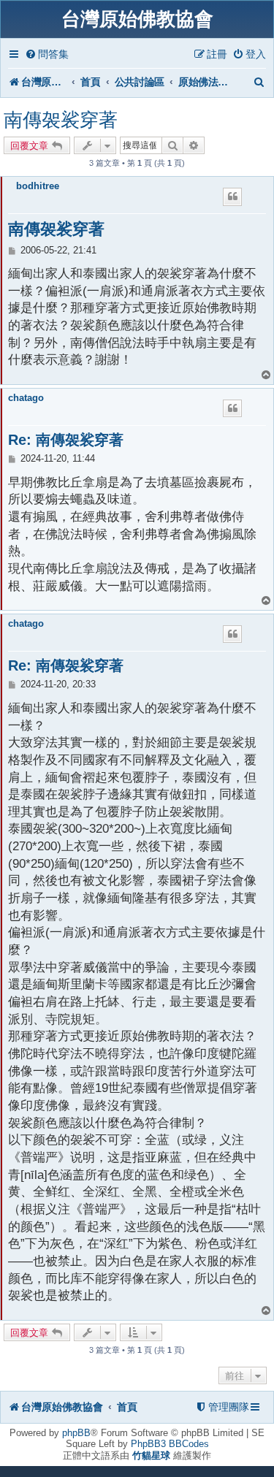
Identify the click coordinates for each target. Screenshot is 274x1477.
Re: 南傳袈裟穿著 (65, 440)
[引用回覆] (232, 196)
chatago (26, 397)
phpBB (76, 1432)
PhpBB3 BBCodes (170, 1443)
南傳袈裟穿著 (61, 120)
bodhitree (37, 185)
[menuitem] (47, 54)
